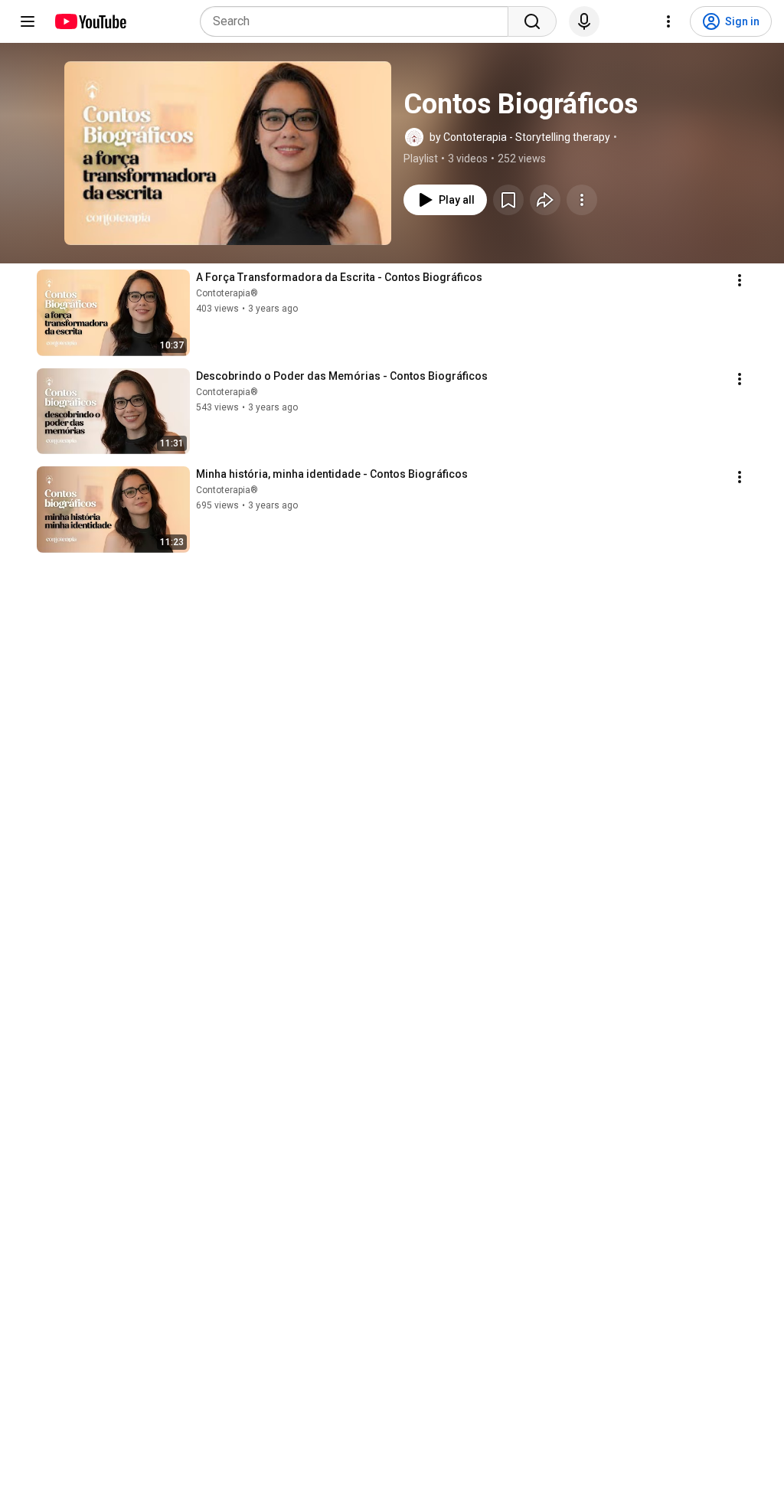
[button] (227, 153)
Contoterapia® (227, 293)
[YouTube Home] (90, 21)
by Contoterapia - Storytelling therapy (520, 137)
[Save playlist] (508, 200)
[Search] (532, 21)
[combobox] (359, 21)
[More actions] (582, 200)
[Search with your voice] (584, 21)
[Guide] (27, 21)
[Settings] (668, 21)
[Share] (545, 200)
